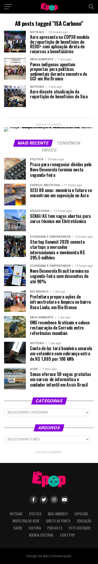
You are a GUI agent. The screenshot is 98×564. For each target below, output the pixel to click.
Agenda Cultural (41, 535)
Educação (84, 521)
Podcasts (54, 528)
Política (35, 513)
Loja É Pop (67, 535)
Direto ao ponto (58, 521)
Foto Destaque (79, 528)
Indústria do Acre (26, 521)
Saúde (17, 528)
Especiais (81, 513)
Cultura (35, 528)
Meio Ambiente (58, 513)
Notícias (16, 513)
